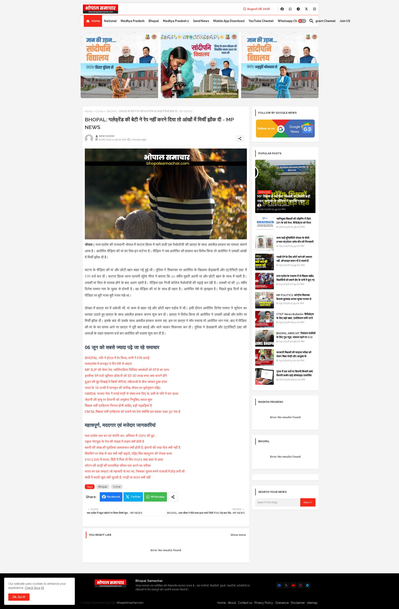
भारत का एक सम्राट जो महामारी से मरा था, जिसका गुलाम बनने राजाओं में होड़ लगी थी (135, 471)
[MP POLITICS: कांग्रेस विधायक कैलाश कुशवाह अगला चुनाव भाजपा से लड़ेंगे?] (264, 300)
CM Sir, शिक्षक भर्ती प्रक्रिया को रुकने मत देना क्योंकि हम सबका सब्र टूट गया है (132, 412)
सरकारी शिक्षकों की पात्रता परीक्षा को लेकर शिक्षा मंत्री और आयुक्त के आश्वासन (293, 356)
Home (95, 21)
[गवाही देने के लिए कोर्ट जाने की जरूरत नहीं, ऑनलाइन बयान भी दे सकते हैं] (264, 262)
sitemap (312, 602)
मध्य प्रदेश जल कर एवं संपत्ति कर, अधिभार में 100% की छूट (120, 435)
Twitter (136, 496)
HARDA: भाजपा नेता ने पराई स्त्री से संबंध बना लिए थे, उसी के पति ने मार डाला (131, 394)
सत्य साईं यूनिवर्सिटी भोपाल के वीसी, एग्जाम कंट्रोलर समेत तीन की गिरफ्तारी (295, 239)
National (110, 21)
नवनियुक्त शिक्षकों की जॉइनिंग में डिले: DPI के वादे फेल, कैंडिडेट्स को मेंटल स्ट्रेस (293, 222)
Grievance (282, 602)
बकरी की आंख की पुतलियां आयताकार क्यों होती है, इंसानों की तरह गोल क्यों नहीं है (132, 447)
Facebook (113, 496)
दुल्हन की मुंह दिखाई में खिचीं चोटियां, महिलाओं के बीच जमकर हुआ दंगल (126, 382)
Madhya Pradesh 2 (176, 21)
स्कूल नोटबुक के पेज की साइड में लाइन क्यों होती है (114, 441)
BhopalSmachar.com (130, 602)
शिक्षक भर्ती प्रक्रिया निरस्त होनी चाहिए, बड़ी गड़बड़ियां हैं (118, 406)
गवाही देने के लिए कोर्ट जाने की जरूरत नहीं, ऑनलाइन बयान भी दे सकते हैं (294, 258)
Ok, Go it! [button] (18, 597)
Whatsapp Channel (291, 21)
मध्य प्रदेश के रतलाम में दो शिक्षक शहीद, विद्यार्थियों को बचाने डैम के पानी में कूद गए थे (295, 279)
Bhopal (154, 21)
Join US (345, 21)
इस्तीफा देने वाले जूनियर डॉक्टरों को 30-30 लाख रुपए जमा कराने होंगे (126, 376)
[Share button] (173, 497)
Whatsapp (158, 496)
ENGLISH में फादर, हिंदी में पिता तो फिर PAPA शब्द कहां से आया (124, 459)
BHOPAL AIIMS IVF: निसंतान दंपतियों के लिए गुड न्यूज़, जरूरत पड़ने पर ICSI (295, 335)
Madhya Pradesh (132, 21)
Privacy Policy (263, 602)
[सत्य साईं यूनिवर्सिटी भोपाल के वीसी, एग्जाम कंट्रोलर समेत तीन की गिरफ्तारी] (264, 243)
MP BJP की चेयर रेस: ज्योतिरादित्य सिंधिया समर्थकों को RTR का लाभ (127, 370)
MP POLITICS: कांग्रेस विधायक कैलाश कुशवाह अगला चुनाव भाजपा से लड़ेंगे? (293, 299)
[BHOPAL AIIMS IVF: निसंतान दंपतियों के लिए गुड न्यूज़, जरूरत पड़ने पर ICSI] (264, 338)
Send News (201, 21)
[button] (302, 21)
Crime (99, 111)
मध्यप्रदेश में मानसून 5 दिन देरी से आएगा (108, 364)
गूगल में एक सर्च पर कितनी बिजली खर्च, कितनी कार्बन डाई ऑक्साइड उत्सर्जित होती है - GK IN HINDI (294, 375)
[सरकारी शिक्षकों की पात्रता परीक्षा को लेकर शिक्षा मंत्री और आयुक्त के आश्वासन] (264, 357)
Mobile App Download (228, 21)
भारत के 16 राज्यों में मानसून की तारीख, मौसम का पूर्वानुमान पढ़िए (122, 388)
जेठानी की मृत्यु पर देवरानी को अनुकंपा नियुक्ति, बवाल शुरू (118, 400)
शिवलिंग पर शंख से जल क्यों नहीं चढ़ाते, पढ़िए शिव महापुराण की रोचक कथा (128, 453)
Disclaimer (298, 602)
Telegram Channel (322, 21)
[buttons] (282, 9)
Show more (238, 534)
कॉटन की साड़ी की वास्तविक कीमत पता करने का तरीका (118, 465)
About (232, 602)
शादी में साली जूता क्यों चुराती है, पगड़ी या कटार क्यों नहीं (117, 477)
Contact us (245, 602)
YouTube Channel (261, 21)
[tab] (93, 21)
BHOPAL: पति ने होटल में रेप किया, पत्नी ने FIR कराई (117, 358)
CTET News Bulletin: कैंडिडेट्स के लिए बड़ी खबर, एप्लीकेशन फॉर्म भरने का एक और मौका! (295, 318)
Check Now (32, 588)
